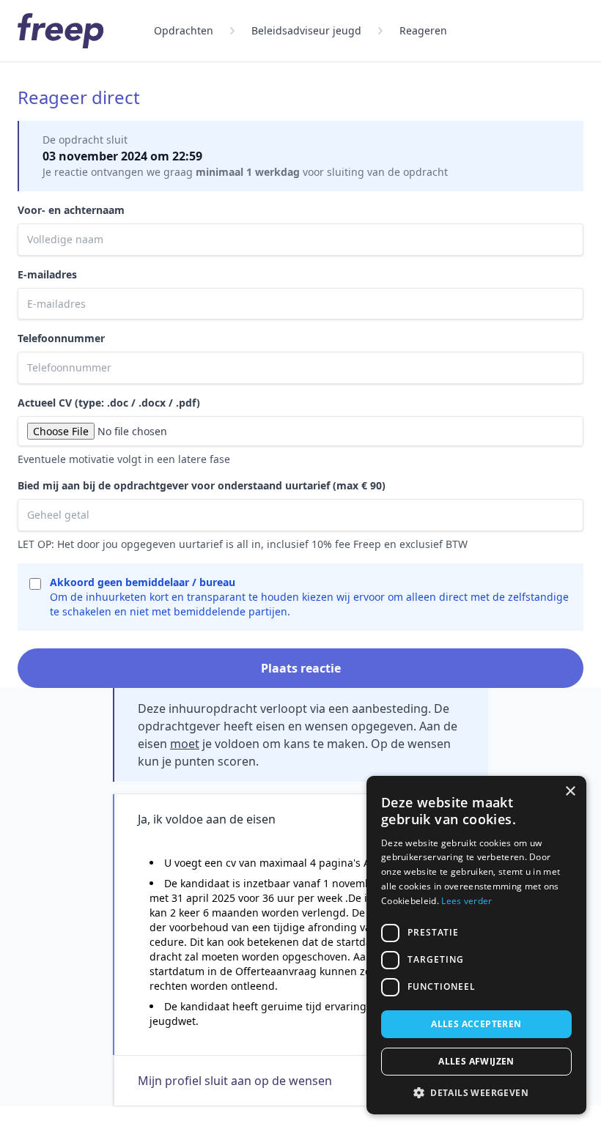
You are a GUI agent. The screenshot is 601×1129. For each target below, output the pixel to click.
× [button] (569, 791)
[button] (476, 1092)
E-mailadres (47, 274)
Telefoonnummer (61, 338)
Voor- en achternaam (71, 210)
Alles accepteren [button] (476, 1024)
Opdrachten (183, 30)
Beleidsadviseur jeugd (306, 30)
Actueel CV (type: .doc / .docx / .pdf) (109, 403)
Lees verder (466, 901)
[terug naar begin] (60, 30)
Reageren (423, 30)
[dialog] (476, 945)
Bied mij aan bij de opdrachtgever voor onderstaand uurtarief (202, 485)
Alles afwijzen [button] (476, 1061)
